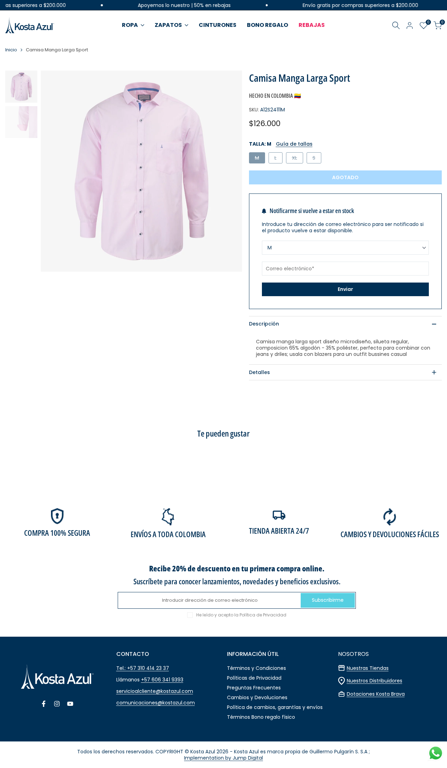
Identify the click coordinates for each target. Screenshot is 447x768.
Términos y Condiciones (256, 668)
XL (297, 158)
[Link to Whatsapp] (436, 753)
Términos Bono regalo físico (261, 717)
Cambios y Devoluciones (257, 697)
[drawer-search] (396, 25)
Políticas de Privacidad (254, 677)
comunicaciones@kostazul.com (155, 702)
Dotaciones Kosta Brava (376, 693)
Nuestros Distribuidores (374, 680)
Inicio (11, 50)
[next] (228, 171)
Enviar (345, 289)
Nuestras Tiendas (368, 668)
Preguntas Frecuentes (254, 687)
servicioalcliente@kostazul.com (154, 691)
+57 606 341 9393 (162, 679)
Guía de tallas (294, 144)
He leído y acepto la (241, 615)
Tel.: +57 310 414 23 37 (142, 668)
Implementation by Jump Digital (223, 757)
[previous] (55, 171)
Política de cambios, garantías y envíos (275, 707)
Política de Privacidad (263, 615)
